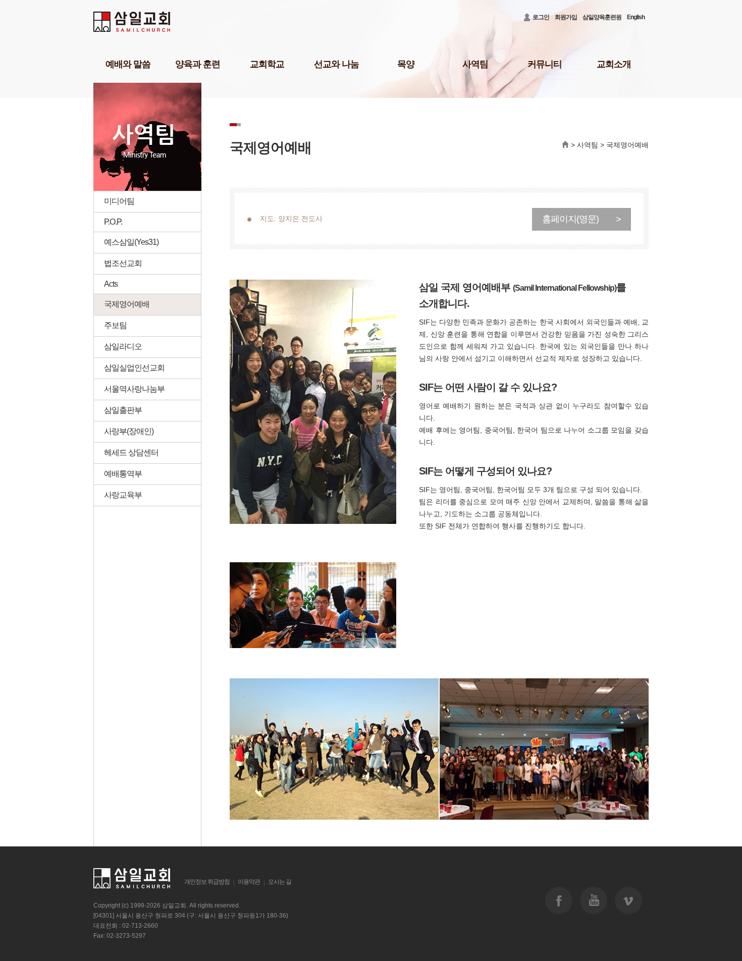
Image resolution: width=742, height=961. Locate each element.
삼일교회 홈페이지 (132, 22)
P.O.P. (113, 222)
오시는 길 (279, 881)
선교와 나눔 (336, 64)
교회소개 (614, 64)
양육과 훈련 (197, 64)
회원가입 (566, 17)
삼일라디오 (123, 346)
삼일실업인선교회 (134, 367)
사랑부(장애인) (128, 431)
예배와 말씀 (127, 64)
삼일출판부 (123, 410)
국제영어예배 (126, 304)
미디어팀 (119, 201)
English (636, 17)
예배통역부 (123, 473)
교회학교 (267, 64)
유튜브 (593, 900)
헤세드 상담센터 (131, 452)
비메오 (628, 900)
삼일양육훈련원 (601, 17)
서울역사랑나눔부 (134, 389)
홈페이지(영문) (581, 219)
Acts (111, 284)
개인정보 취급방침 (207, 881)
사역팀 (475, 64)
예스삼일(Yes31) (131, 242)
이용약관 (249, 881)
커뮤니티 (544, 64)
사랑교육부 (123, 495)
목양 (405, 64)
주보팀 (115, 325)
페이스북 (558, 900)
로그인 (541, 17)
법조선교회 (123, 263)
